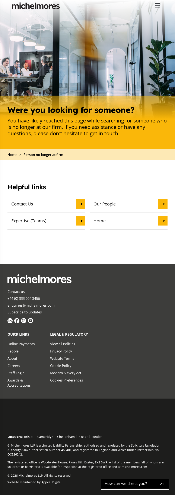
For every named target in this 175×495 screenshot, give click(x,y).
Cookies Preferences (66, 380)
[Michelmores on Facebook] (16, 320)
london (97, 437)
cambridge (45, 437)
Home (99, 221)
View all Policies (62, 344)
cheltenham (66, 437)
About (12, 358)
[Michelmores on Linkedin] (10, 320)
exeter (83, 437)
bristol (28, 437)
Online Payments (21, 344)
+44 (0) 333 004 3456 (23, 298)
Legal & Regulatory (69, 334)
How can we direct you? (126, 483)
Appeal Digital (51, 482)
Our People (104, 204)
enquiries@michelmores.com (31, 305)
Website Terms (62, 358)
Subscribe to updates (24, 312)
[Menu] (157, 5)
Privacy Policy (61, 351)
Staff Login (16, 373)
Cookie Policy (60, 365)
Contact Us (22, 204)
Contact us (16, 291)
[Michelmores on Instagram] (23, 320)
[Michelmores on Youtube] (30, 320)
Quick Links (18, 334)
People (13, 351)
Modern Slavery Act (65, 373)
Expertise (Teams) (28, 221)
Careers (13, 365)
